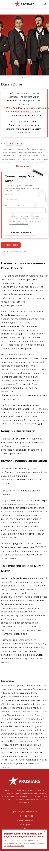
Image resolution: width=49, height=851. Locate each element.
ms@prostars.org (26, 820)
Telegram (31, 107)
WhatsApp (11, 107)
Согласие (33, 216)
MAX (20, 107)
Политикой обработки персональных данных (25, 222)
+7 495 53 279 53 (26, 816)
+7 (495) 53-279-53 (27, 111)
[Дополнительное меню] (45, 4)
